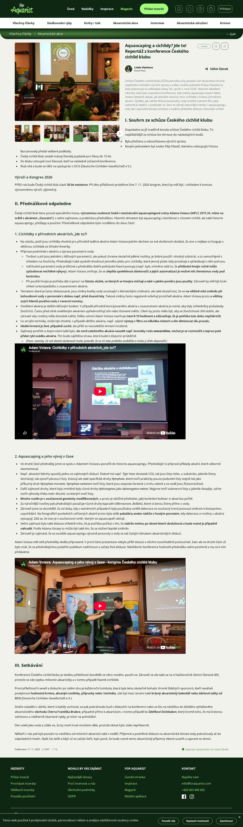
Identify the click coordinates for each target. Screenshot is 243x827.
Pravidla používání (23, 796)
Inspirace (131, 783)
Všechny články (24, 23)
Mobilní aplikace (135, 796)
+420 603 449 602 (193, 790)
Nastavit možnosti (197, 821)
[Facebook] (184, 797)
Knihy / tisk (92, 23)
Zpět (233, 34)
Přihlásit (225, 9)
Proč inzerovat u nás (81, 783)
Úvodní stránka (135, 777)
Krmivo (225, 23)
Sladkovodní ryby (59, 23)
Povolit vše (168, 821)
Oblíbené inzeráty (22, 790)
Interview (157, 23)
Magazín (130, 790)
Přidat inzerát (154, 9)
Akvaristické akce (125, 23)
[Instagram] (192, 797)
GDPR (72, 796)
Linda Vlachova (143, 67)
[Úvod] (22, 9)
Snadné (204, 46)
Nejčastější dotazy (80, 777)
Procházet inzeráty (23, 783)
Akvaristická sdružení (192, 23)
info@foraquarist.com (196, 783)
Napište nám (190, 777)
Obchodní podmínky (81, 790)
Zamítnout (226, 821)
